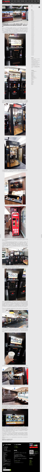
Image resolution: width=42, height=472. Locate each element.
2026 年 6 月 (32, 11)
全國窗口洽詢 (30, 461)
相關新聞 (32, 75)
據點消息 (32, 74)
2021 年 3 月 (32, 31)
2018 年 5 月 (32, 53)
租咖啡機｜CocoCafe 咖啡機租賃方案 (7, 465)
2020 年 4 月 (32, 40)
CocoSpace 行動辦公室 (16, 447)
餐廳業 (32, 84)
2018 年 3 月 (32, 55)
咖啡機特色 (4, 458)
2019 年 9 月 (32, 45)
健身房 (32, 78)
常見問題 (30, 462)
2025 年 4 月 (32, 23)
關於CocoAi (30, 463)
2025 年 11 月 (32, 17)
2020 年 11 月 (32, 34)
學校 (31, 80)
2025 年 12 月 (32, 16)
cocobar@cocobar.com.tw (17, 461)
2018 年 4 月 (32, 54)
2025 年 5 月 (32, 22)
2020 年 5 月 (32, 39)
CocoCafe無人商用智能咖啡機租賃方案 (7, 451)
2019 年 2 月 (32, 48)
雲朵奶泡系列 (4, 453)
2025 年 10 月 (32, 18)
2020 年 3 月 (32, 41)
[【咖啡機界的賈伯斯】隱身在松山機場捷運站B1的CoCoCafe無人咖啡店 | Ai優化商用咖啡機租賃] (41, 236)
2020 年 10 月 (32, 35)
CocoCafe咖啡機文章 (33, 71)
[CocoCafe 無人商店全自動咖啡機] (6, 1)
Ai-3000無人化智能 (5, 448)
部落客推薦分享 (33, 76)
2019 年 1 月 (32, 49)
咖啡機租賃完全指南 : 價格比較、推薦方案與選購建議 (7, 460)
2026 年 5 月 (32, 12)
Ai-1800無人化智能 (5, 449)
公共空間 (32, 79)
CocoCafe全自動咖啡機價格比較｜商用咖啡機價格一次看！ (7, 463)
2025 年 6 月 (32, 21)
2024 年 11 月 (32, 26)
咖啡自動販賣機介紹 (5, 452)
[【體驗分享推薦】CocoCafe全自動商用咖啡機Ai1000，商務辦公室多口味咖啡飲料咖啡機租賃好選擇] (0, 236)
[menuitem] (12, 1)
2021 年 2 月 (32, 32)
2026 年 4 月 (32, 13)
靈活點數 (4, 457)
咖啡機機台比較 (4, 456)
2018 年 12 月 (32, 50)
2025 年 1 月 (32, 25)
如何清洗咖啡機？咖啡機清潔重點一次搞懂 (7, 462)
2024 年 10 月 (32, 27)
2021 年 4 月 (32, 30)
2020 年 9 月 (32, 36)
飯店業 (32, 83)
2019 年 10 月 (32, 44)
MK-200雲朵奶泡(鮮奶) (5, 447)
